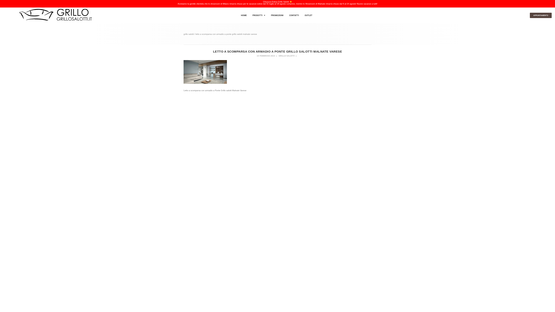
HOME (244, 15)
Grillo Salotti (287, 56)
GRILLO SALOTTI (189, 34)
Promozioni (277, 15)
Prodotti (257, 15)
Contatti (294, 15)
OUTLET (308, 15)
